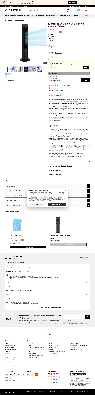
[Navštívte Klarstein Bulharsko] (54, 379)
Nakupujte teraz (72, 2)
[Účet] (83, 10)
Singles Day (29, 345)
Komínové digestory (9, 351)
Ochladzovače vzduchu (19, 20)
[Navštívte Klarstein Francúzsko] (57, 374)
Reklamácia (51, 349)
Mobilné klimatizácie (10, 345)
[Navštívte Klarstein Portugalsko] (51, 382)
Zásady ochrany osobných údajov (79, 384)
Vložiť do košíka (86, 79)
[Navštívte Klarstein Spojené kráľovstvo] (51, 377)
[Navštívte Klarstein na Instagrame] (6, 392)
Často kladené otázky (76, 6)
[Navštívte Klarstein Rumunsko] (51, 379)
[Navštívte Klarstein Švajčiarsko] (54, 374)
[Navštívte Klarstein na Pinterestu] (18, 392)
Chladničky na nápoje (10, 357)
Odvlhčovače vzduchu (10, 347)
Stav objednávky (52, 347)
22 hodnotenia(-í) (51, 36)
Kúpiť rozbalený (53, 76)
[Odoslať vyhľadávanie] (26, 10)
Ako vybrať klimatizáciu (32, 357)
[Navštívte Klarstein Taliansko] (59, 374)
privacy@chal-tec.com (83, 323)
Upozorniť (86, 67)
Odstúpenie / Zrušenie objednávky (56, 351)
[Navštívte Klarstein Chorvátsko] (49, 379)
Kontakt (88, 6)
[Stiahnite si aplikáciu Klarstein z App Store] (74, 374)
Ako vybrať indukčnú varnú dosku (35, 355)
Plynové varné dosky (10, 366)
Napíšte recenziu (84, 257)
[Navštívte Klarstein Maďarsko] (57, 377)
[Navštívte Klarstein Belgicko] (59, 379)
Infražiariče (7, 353)
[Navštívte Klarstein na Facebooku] (10, 392)
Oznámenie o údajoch (75, 347)
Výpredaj (85, 15)
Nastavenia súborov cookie (76, 349)
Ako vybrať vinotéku (31, 351)
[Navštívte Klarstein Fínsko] (57, 379)
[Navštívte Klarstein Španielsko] (49, 377)
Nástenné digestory (9, 362)
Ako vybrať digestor (31, 353)
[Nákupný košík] (89, 10)
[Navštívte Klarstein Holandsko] (49, 382)
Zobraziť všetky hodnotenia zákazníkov (49, 307)
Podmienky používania (74, 385)
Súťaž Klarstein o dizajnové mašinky (79, 345)
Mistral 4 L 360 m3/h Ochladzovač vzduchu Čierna (36, 20)
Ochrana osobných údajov (67, 320)
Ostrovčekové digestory (10, 349)
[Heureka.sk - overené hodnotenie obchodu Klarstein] (78, 10)
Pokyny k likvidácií (74, 343)
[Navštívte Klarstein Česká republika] (54, 377)
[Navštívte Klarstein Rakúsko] (51, 374)
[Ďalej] (92, 16)
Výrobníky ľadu (8, 355)
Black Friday (30, 343)
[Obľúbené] (86, 10)
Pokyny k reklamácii (53, 353)
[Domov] (6, 20)
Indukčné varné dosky (10, 364)
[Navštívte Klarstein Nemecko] (49, 374)
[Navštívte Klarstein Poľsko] (59, 377)
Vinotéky (7, 343)
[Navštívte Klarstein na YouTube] (14, 392)
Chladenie (10, 20)
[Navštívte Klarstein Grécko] (57, 382)
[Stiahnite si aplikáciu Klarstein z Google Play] (82, 374)
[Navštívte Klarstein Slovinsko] (54, 382)
